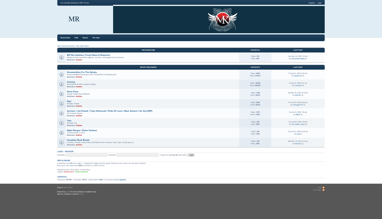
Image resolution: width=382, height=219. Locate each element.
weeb (81, 194)
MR (74, 18)
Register (312, 3)
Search (85, 38)
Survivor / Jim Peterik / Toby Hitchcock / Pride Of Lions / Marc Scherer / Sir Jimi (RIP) (109, 111)
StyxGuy (298, 143)
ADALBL (298, 95)
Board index (65, 38)
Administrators (69, 172)
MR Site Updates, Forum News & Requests (88, 55)
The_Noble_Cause (298, 124)
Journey (71, 82)
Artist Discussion (148, 67)
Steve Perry (72, 91)
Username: (61, 155)
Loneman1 (298, 85)
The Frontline (148, 50)
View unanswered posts (66, 46)
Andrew (79, 60)
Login (319, 3)
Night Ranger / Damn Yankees (82, 130)
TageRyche (298, 76)
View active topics (82, 46)
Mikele (298, 114)
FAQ (76, 38)
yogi (297, 134)
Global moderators (81, 172)
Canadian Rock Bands (78, 140)
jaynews (123, 180)
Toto (69, 120)
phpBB (68, 192)
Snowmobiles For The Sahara (82, 72)
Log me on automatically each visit (173, 155)
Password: (112, 155)
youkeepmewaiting (298, 58)
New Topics (317, 190)
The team (96, 38)
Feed (320, 187)
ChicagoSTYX (298, 105)
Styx (69, 101)
